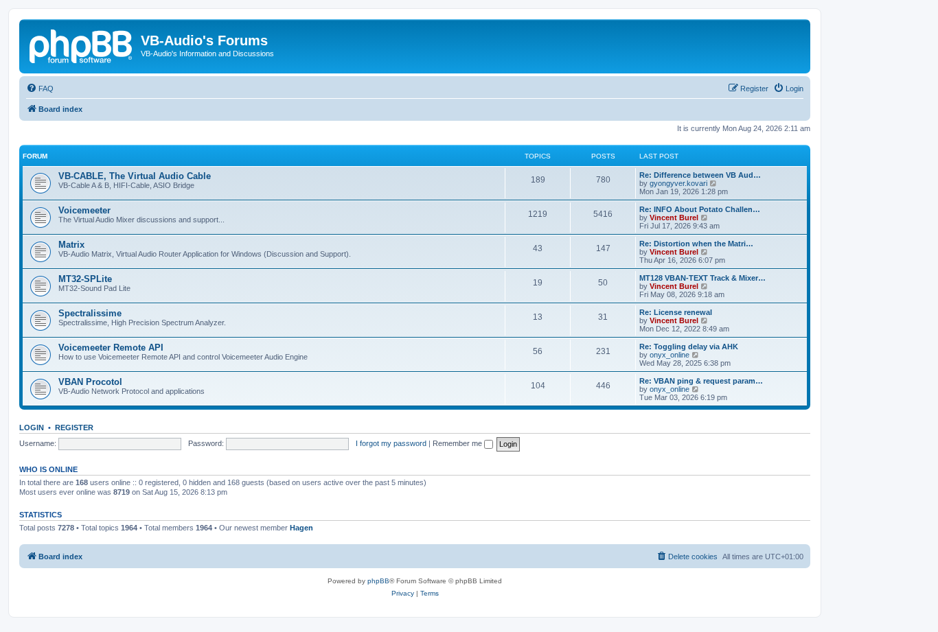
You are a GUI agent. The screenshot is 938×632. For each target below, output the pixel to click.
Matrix (71, 244)
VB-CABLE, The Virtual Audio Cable (134, 176)
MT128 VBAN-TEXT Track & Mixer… (702, 278)
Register (74, 427)
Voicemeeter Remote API (110, 347)
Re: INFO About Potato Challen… (699, 209)
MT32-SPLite (85, 279)
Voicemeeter (84, 210)
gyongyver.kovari (678, 183)
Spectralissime (90, 313)
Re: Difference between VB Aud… (700, 175)
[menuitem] (40, 88)
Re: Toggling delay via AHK (688, 346)
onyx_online (669, 355)
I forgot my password (391, 443)
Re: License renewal (675, 312)
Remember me (458, 443)
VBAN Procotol (90, 382)
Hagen (301, 528)
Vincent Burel (674, 217)
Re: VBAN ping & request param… (701, 381)
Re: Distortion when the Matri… (696, 243)
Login (31, 427)
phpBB (378, 581)
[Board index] (82, 45)
